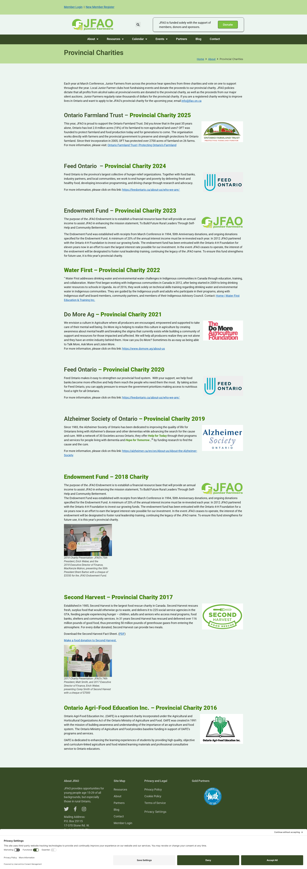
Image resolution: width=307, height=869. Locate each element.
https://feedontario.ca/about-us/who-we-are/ (151, 189)
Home (200, 59)
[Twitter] (66, 809)
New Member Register (100, 7)
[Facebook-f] (75, 809)
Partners (181, 39)
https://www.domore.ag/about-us (143, 348)
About (91, 39)
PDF (122, 633)
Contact (215, 39)
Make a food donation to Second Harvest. (90, 640)
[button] (138, 24)
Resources (113, 39)
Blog (198, 39)
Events (160, 39)
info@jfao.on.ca (191, 100)
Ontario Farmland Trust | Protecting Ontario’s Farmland (142, 145)
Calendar (138, 39)
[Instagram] (84, 809)
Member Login (73, 7)
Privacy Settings (155, 811)
